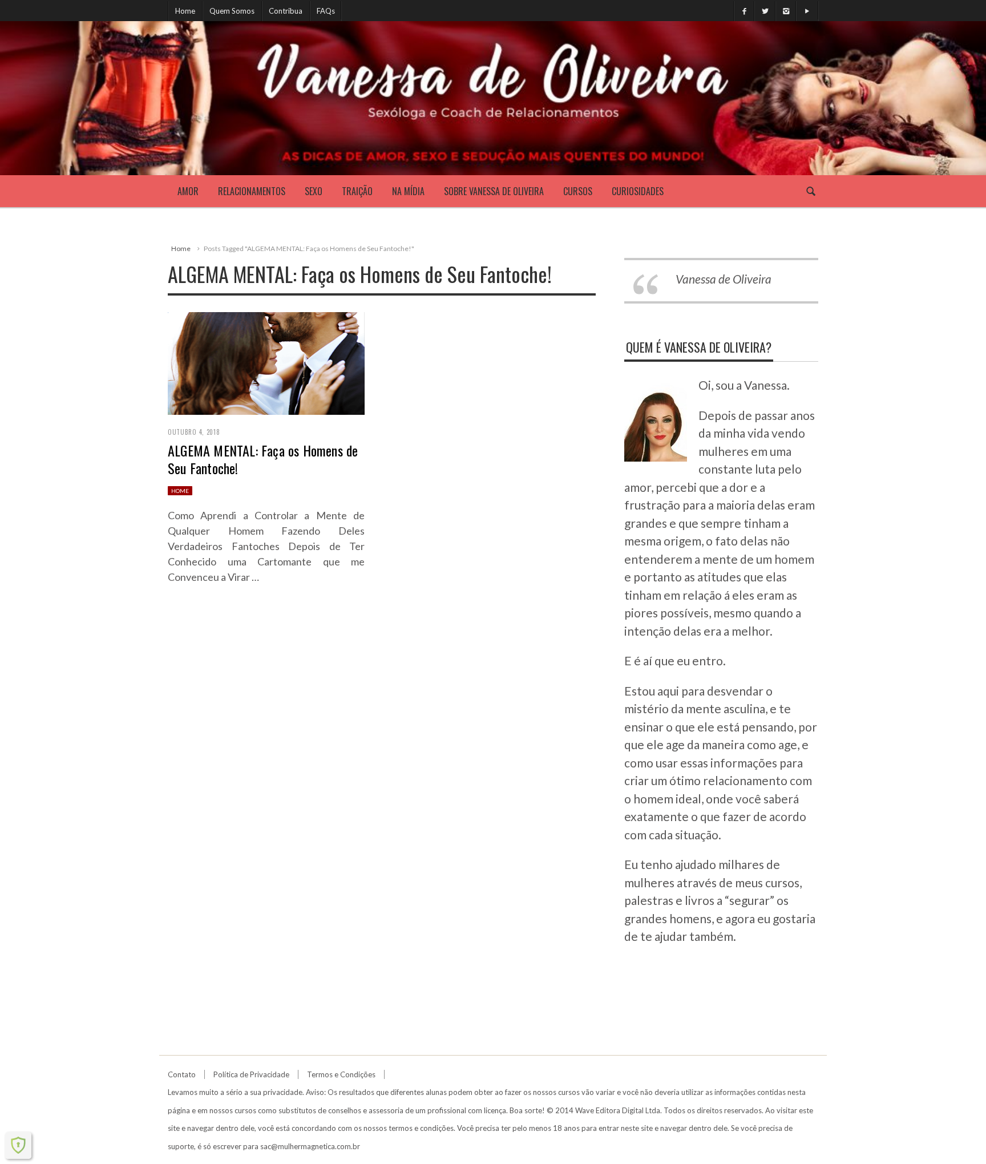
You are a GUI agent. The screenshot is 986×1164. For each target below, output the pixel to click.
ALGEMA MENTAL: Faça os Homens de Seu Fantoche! (263, 459)
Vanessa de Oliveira (723, 279)
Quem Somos (231, 10)
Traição (357, 191)
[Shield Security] (18, 1145)
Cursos (577, 191)
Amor (188, 191)
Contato (182, 1074)
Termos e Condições (341, 1074)
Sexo (313, 191)
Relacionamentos (251, 191)
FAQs (326, 10)
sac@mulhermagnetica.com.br (310, 1146)
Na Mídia (408, 191)
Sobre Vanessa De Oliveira (494, 191)
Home (185, 10)
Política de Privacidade (251, 1074)
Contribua (285, 10)
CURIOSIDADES (638, 191)
